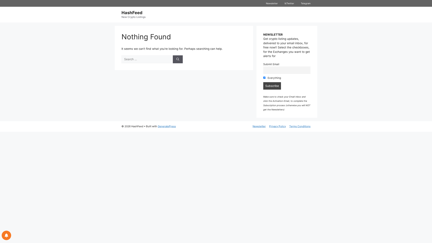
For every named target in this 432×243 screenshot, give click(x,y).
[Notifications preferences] (6, 235)
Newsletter (272, 3)
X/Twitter (289, 3)
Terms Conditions (299, 126)
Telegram (305, 3)
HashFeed (132, 12)
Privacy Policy (277, 126)
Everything (274, 77)
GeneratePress (167, 126)
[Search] (178, 59)
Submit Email (271, 64)
